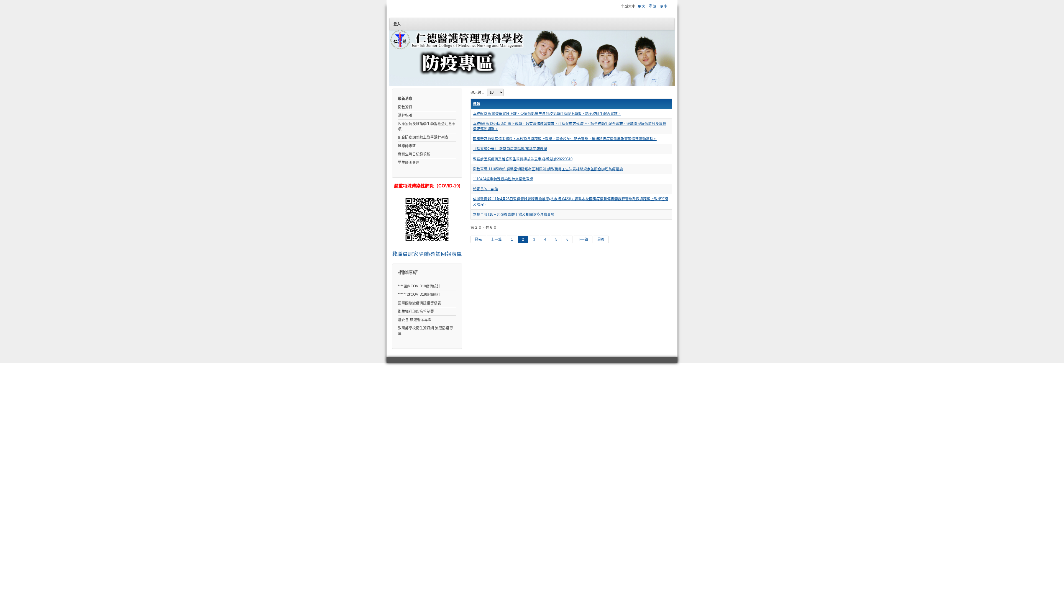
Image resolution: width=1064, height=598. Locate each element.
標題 (476, 104)
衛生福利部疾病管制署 (416, 311)
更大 (641, 6)
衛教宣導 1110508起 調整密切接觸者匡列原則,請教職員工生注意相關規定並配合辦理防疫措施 (548, 169)
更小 (663, 6)
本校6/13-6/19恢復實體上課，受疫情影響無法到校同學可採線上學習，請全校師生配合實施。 (547, 114)
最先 (478, 239)
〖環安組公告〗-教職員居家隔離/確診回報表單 (510, 149)
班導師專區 (407, 146)
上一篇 (496, 239)
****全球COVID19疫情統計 (419, 294)
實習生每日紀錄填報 (414, 154)
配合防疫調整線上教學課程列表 (423, 137)
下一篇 (582, 239)
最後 (601, 239)
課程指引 (405, 115)
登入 (397, 24)
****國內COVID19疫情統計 (419, 286)
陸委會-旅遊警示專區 (414, 320)
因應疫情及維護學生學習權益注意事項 (427, 126)
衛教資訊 (405, 107)
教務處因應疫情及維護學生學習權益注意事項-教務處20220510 (522, 159)
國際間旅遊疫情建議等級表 (419, 303)
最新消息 (405, 98)
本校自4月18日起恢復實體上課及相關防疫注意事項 (513, 214)
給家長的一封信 (485, 189)
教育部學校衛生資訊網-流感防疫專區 (425, 330)
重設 (652, 6)
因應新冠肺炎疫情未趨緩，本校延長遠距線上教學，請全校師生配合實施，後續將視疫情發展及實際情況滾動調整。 (565, 139)
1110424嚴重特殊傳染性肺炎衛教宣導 (503, 179)
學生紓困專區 (409, 162)
